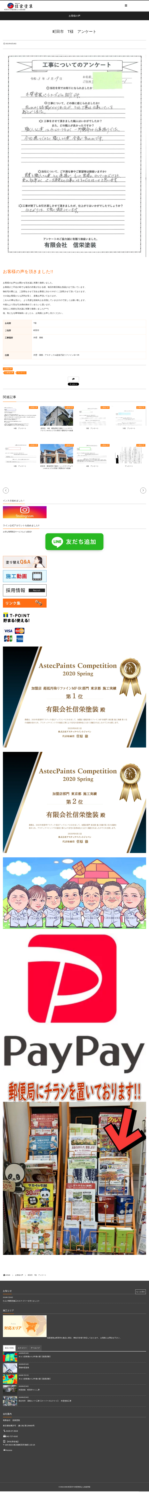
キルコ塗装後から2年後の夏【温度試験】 (35, 1357)
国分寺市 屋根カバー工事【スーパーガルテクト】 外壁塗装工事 (45, 1401)
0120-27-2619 (12, 1431)
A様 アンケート (92, 466)
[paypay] (74, 1075)
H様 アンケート (20, 428)
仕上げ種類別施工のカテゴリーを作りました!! (21, 1301)
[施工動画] (25, 581)
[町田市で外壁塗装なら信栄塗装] (21, 6)
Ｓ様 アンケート (128, 428)
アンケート (22, 373)
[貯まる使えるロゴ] (16, 624)
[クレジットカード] (14, 643)
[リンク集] (25, 608)
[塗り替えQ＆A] (25, 566)
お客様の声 (8, 369)
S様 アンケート (92, 428)
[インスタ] (25, 517)
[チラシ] (74, 1256)
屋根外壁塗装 (25, 1368)
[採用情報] (25, 595)
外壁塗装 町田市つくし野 (29, 1390)
